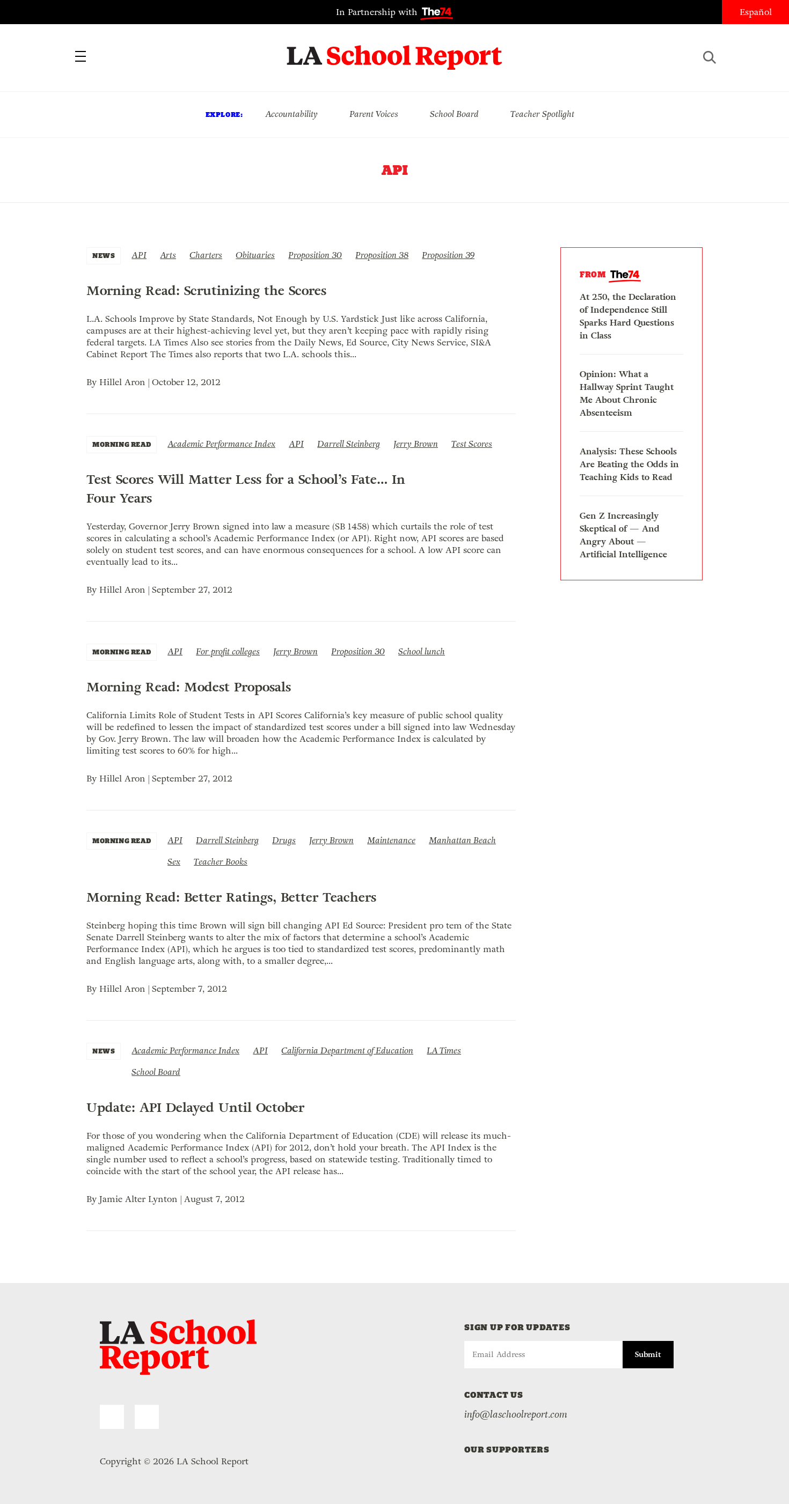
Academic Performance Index (221, 444)
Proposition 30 (315, 255)
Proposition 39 (448, 255)
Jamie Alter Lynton (138, 1199)
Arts (168, 255)
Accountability (291, 114)
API (139, 255)
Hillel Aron (122, 382)
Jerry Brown (415, 444)
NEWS (103, 256)
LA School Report (395, 51)
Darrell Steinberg (348, 444)
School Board (454, 114)
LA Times (444, 1050)
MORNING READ (121, 444)
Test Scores (471, 444)
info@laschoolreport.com (515, 1414)
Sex (173, 862)
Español (756, 12)
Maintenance (391, 840)
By (92, 382)
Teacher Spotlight (542, 114)
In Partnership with (378, 12)
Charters (205, 255)
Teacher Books (220, 862)
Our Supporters (507, 1449)
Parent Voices (373, 114)
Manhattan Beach (462, 840)
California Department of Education (347, 1050)
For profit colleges (228, 651)
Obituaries (255, 255)
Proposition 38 (381, 255)
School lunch (421, 651)
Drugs (284, 840)
